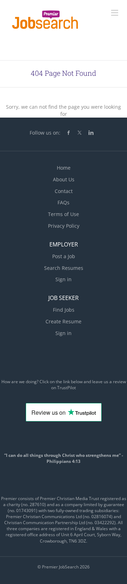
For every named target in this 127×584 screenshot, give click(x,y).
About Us (63, 179)
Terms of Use (63, 214)
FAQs (63, 202)
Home (64, 167)
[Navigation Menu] (114, 12)
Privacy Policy (63, 225)
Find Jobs (63, 309)
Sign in (63, 279)
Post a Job (63, 256)
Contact (64, 191)
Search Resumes (63, 268)
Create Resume (63, 321)
